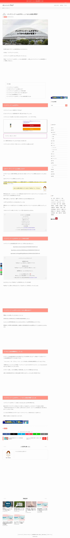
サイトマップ (21, 534)
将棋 (53, 169)
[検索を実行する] (66, 105)
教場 (64, 207)
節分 (53, 138)
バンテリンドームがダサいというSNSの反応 (17, 90)
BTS (54, 198)
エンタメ (53, 145)
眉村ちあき (58, 211)
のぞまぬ (56, 200)
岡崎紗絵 (57, 207)
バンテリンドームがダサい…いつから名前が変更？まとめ (19, 96)
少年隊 (65, 205)
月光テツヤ (58, 209)
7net (24, 130)
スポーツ (5, 428)
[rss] (65, 2)
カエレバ (27, 123)
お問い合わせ (44, 534)
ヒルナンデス (54, 149)
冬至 (60, 203)
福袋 (53, 176)
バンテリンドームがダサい (13, 87)
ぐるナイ (52, 200)
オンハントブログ (8, 5)
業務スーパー (64, 209)
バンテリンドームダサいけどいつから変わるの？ (17, 92)
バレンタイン (54, 165)
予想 (57, 203)
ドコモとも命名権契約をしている (14, 94)
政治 (53, 171)
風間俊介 (52, 214)
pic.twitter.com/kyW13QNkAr (29, 227)
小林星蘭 (61, 205)
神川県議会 (63, 211)
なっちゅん (8, 457)
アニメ (53, 143)
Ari (51, 198)
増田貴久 (52, 205)
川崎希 (61, 207)
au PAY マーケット (29, 130)
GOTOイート (54, 134)
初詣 (53, 136)
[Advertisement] (25, 71)
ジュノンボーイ (62, 200)
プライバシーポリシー (27, 534)
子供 (53, 160)
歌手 (53, 151)
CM (52, 127)
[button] (6, 434)
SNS (53, 130)
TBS (62, 198)
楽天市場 (31, 125)
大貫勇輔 (56, 205)
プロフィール (49, 534)
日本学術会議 (53, 209)
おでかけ (53, 132)
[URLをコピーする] (44, 434)
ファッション (54, 158)
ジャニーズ (54, 147)
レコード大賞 (53, 203)
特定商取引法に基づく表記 (36, 534)
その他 (53, 140)
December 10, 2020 (31, 229)
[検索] (66, 2)
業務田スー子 (53, 211)
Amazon (31, 129)
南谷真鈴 (63, 203)
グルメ (53, 153)
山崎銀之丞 (53, 207)
